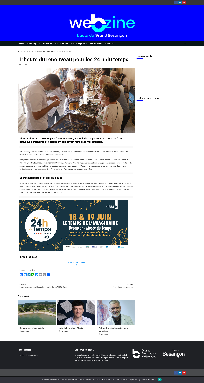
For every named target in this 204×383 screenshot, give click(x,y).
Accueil (21, 43)
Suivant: (123, 285)
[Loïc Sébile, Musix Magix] (76, 312)
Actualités (47, 43)
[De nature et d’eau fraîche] (37, 312)
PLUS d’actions (61, 43)
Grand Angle (32, 43)
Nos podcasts (96, 43)
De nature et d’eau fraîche (31, 328)
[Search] (185, 43)
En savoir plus (103, 360)
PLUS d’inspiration (79, 43)
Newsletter (109, 43)
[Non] (201, 380)
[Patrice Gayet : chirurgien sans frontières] (116, 312)
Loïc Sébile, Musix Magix (71, 328)
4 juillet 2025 (64, 331)
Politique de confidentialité (28, 355)
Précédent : (43, 285)
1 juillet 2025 (104, 334)
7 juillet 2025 (25, 331)
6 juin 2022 (24, 65)
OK (160, 380)
